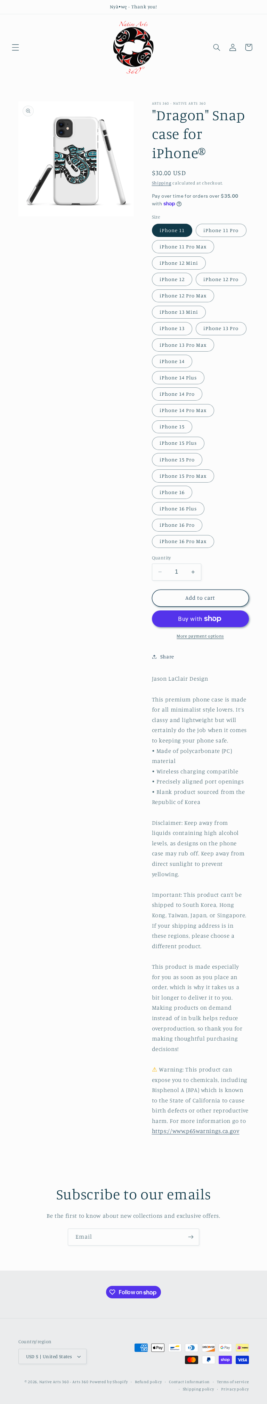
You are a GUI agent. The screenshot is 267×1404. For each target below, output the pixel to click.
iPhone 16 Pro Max (183, 541)
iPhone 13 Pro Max (183, 345)
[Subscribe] (191, 1237)
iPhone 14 (172, 361)
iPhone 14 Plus (178, 377)
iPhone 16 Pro (177, 525)
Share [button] (167, 656)
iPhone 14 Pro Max (183, 410)
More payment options (200, 636)
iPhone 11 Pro (221, 230)
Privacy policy (235, 1389)
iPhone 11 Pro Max (183, 246)
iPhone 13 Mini (179, 312)
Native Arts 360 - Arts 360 (64, 1381)
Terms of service (233, 1381)
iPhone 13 (172, 328)
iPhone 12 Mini (179, 263)
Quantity (161, 557)
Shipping (161, 183)
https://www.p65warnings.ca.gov (196, 1130)
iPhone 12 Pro (221, 279)
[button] (15, 47)
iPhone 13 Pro (221, 328)
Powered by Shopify (109, 1381)
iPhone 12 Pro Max (183, 295)
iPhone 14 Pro (177, 394)
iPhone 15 (172, 426)
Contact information (189, 1381)
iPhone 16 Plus (178, 508)
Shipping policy (198, 1389)
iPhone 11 (172, 230)
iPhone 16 (172, 492)
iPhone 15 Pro (177, 459)
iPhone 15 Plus (178, 443)
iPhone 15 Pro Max (183, 476)
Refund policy (148, 1381)
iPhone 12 (172, 279)
